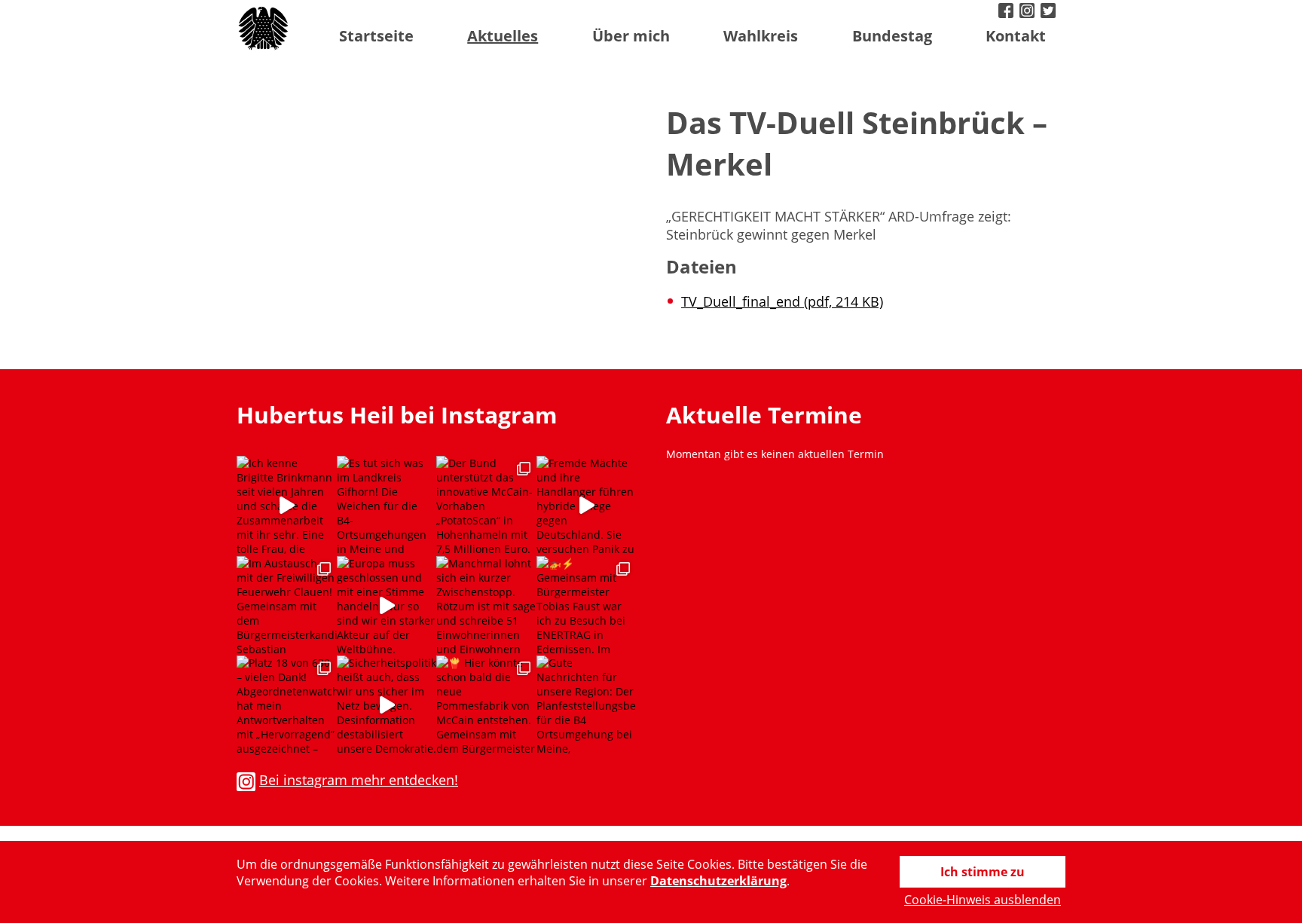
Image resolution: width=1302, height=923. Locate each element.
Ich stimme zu (982, 871)
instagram (1028, 12)
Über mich (631, 36)
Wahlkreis (760, 36)
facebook (1007, 12)
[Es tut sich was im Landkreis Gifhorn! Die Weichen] (387, 506)
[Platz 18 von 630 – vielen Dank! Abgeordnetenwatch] (287, 706)
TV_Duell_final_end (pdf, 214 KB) (782, 301)
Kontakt (1016, 36)
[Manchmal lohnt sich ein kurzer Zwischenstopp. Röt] (486, 606)
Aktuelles (502, 36)
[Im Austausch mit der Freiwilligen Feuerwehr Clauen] (287, 606)
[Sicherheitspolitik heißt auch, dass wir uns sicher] (387, 706)
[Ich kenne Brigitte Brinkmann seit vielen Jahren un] (287, 506)
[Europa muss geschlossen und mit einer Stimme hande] (387, 606)
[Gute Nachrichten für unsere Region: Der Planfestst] (586, 706)
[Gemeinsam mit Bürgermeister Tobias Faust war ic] (586, 606)
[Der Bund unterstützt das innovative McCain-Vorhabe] (486, 506)
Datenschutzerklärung (718, 881)
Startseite (376, 36)
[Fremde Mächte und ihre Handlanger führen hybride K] (586, 506)
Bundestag (892, 36)
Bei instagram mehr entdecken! (358, 779)
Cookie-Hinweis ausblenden (982, 899)
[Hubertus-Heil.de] (265, 28)
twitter (1050, 12)
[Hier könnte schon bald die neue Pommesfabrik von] (486, 706)
